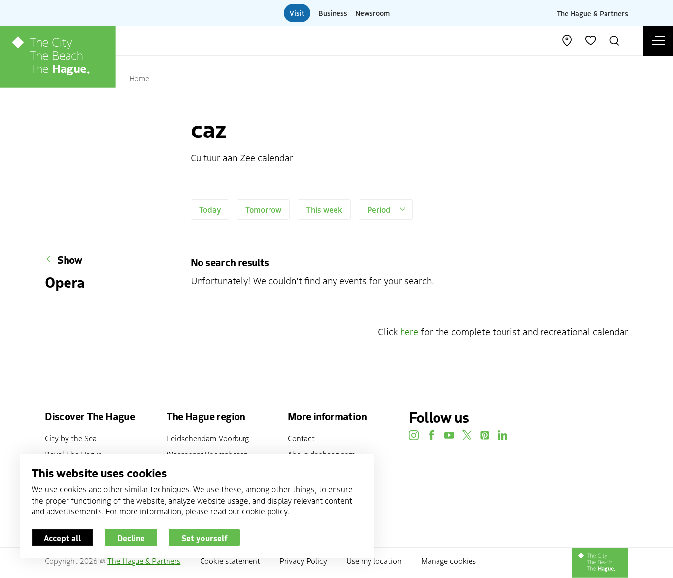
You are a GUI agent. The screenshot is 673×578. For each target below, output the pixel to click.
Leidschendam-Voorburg (208, 437)
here (409, 331)
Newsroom (372, 13)
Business (332, 13)
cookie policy (264, 511)
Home (139, 77)
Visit (297, 13)
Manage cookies (448, 560)
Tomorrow (263, 209)
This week (324, 209)
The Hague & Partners (592, 13)
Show (69, 259)
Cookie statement (230, 560)
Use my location (374, 560)
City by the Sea (71, 437)
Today (210, 209)
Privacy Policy (303, 560)
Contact (301, 437)
